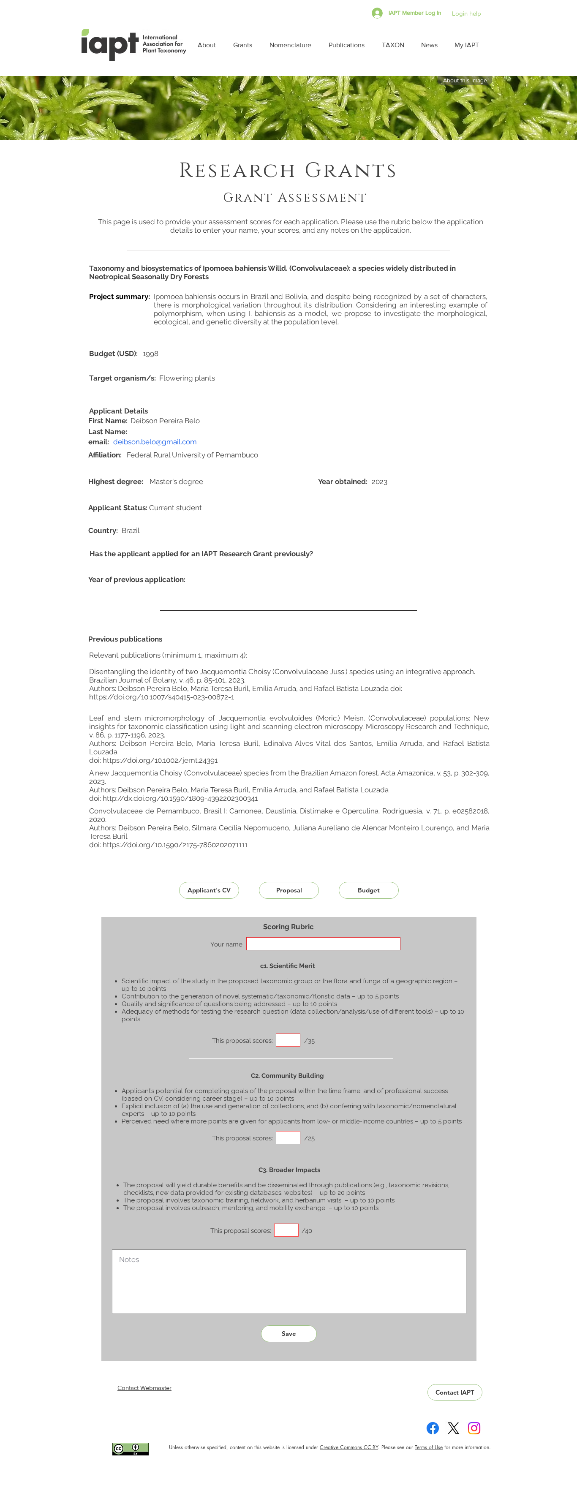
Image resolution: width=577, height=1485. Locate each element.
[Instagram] (474, 1428)
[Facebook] (433, 1428)
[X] (453, 1428)
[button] (209, 45)
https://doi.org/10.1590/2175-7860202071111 (175, 844)
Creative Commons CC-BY (349, 1447)
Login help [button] (466, 13)
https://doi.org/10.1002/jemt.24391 (160, 760)
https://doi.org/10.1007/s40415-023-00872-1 (161, 697)
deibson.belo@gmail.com (155, 442)
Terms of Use (429, 1447)
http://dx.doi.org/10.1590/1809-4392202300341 (180, 798)
